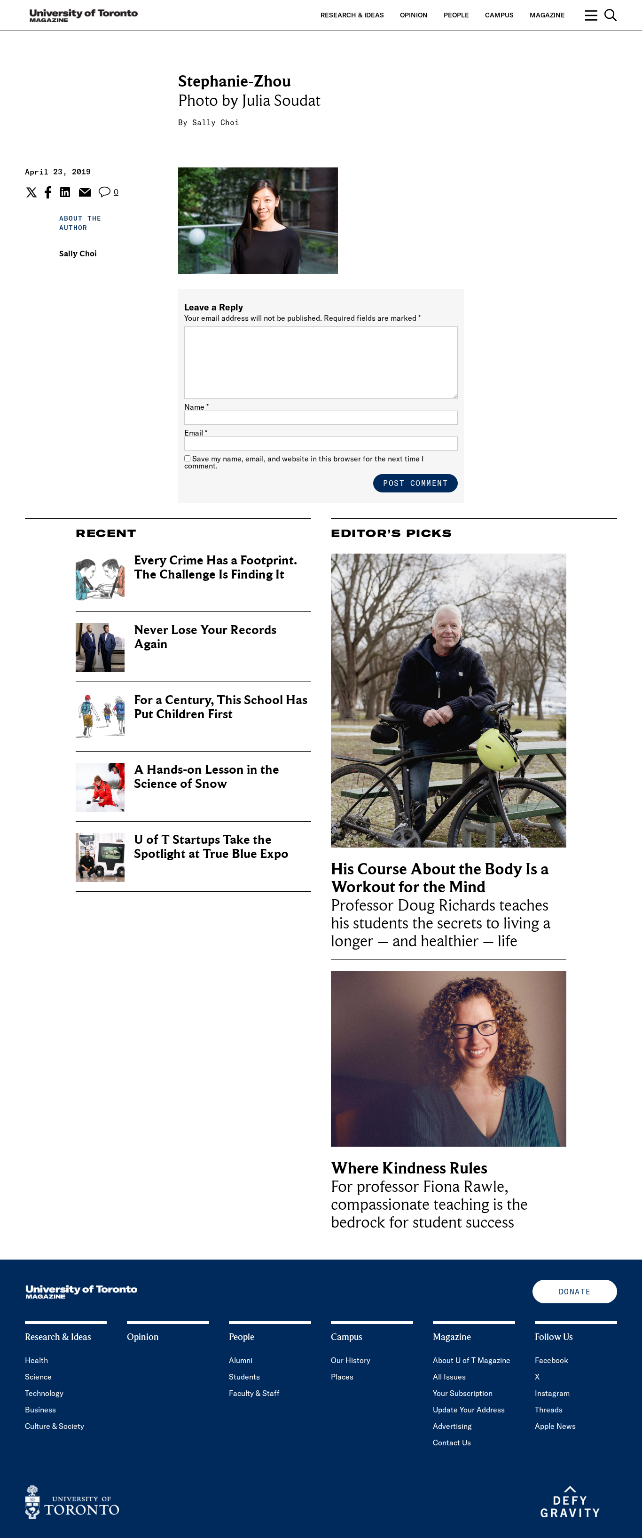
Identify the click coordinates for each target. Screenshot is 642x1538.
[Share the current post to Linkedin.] (65, 192)
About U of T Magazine (471, 1360)
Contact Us (452, 1442)
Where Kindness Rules (409, 1168)
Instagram (552, 1393)
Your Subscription (463, 1393)
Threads (549, 1409)
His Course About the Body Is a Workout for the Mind (440, 878)
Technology (44, 1393)
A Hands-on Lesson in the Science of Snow (206, 777)
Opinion (414, 15)
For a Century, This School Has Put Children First (220, 707)
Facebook (551, 1360)
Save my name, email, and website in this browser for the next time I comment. (304, 462)
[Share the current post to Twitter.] (30, 192)
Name (196, 407)
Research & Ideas (352, 15)
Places (342, 1376)
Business (40, 1409)
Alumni (240, 1360)
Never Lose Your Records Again (205, 637)
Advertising (452, 1426)
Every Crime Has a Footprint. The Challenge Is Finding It (215, 567)
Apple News (555, 1426)
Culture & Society (54, 1426)
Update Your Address (469, 1409)
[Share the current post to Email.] (84, 192)
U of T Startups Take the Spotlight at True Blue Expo (211, 847)
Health (36, 1360)
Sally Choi (215, 122)
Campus (499, 15)
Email (195, 432)
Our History (350, 1360)
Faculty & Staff (254, 1393)
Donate (575, 1291)
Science (38, 1376)
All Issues (449, 1376)
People (456, 15)
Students (244, 1376)
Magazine (547, 15)
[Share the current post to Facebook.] (48, 192)
